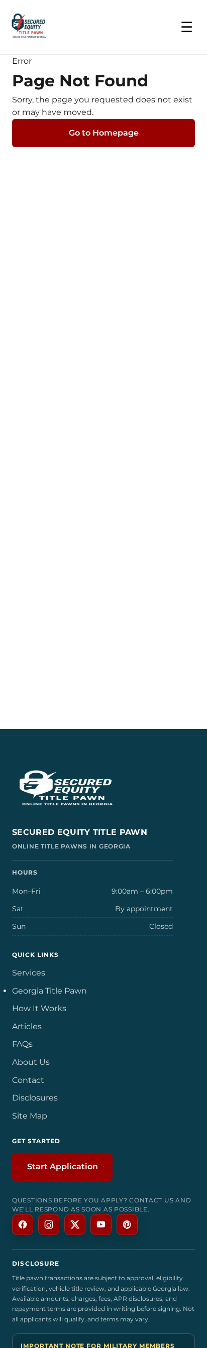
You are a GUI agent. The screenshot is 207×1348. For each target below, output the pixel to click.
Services (28, 972)
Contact (28, 1080)
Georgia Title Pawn (49, 991)
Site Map (29, 1116)
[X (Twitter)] (74, 1224)
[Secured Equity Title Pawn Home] (103, 790)
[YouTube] (101, 1224)
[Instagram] (48, 1224)
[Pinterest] (127, 1224)
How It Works (39, 1008)
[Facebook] (22, 1224)
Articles (27, 1026)
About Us (31, 1062)
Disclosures (35, 1097)
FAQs (22, 1044)
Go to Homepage (104, 133)
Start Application (62, 1166)
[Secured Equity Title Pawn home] (29, 27)
